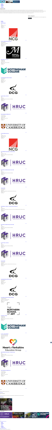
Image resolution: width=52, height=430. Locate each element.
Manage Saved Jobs (1, 396)
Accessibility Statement (3, 427)
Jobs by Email (2, 423)
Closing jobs (2, 21)
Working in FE (2, 7)
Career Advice (2, 4)
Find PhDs (2, 422)
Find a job (2, 3)
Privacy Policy (2, 426)
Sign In (0, 392)
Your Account (2, 5)
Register (2, 392)
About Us (2, 424)
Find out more (30, 18)
